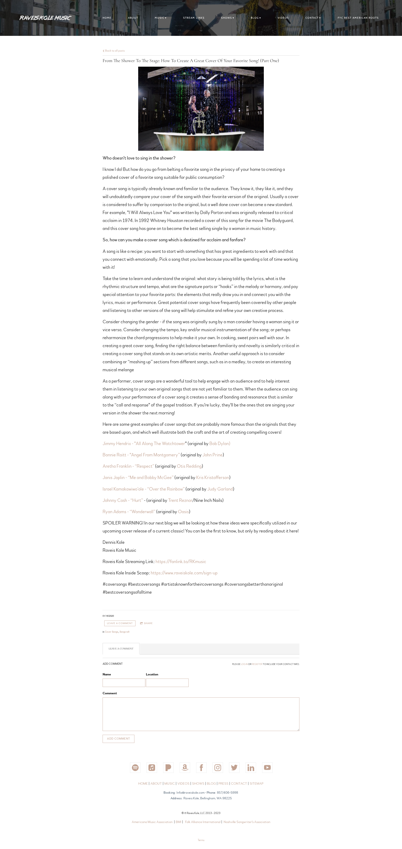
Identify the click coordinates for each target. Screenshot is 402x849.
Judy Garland (220, 489)
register (257, 664)
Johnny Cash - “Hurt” (123, 500)
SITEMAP (256, 783)
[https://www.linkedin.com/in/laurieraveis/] (251, 767)
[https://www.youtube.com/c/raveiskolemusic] (267, 767)
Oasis (183, 511)
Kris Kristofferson (212, 477)
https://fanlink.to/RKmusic (181, 561)
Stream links (194, 17)
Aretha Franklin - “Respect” (128, 466)
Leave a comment (120, 623)
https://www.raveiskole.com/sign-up (184, 573)
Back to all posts (114, 50)
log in (244, 664)
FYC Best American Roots (358, 17)
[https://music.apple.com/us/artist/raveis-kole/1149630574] (152, 767)
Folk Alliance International (202, 822)
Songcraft (124, 631)
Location (152, 674)
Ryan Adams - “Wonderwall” (129, 511)
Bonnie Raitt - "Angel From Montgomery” (141, 455)
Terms (201, 840)
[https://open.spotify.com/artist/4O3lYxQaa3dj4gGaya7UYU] (135, 767)
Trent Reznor (180, 500)
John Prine (212, 455)
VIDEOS (283, 17)
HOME (143, 783)
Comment (110, 693)
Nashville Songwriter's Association (247, 822)
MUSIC (159, 17)
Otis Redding (189, 466)
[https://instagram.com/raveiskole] (218, 767)
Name (107, 674)
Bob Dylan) (219, 443)
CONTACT (312, 17)
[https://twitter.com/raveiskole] (234, 767)
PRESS (223, 783)
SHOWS (226, 17)
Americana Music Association (152, 822)
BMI (178, 822)
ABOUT (133, 17)
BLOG (255, 17)
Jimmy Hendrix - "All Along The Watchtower (144, 443)
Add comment (118, 738)
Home (107, 17)
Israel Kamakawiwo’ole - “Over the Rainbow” (144, 489)
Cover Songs (111, 631)
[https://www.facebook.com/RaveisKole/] (201, 767)
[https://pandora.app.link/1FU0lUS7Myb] (168, 767)
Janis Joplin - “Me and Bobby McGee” (138, 477)
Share (148, 623)
